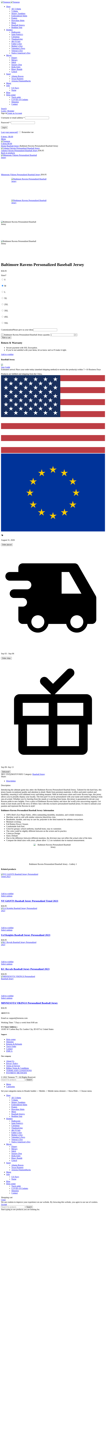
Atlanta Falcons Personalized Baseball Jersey (19, 150)
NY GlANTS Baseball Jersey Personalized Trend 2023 (29, 901)
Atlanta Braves (17, 76)
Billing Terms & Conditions (17, 1068)
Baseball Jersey (13, 146)
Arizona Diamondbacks (21, 81)
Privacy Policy (12, 1063)
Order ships (6, 658)
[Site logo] (6, 2)
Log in (4, 127)
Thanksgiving (17, 39)
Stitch (13, 62)
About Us (10, 1061)
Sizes (3, 275)
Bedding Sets (16, 27)
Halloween (15, 32)
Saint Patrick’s (17, 34)
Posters (14, 18)
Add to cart (6, 338)
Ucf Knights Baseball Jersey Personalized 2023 (25, 935)
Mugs (13, 23)
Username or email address (13, 118)
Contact (14, 104)
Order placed (7, 545)
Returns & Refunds (14, 1044)
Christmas (15, 37)
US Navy (15, 88)
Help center (11, 1039)
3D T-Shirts (16, 9)
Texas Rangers (17, 79)
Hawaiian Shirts (17, 20)
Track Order (11, 1046)
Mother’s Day (17, 46)
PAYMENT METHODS (16, 1073)
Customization (7, 330)
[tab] (55, 781)
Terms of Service (13, 1066)
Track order (16, 97)
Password (5, 122)
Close (3, 1200)
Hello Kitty (16, 67)
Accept (4, 1204)
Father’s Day (16, 44)
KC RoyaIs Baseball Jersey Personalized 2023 (25, 969)
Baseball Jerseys (18, 25)
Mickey (14, 60)
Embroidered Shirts (19, 16)
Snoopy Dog (16, 65)
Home (4, 146)
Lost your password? (9, 132)
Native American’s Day (21, 53)
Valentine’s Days (18, 48)
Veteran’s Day (17, 51)
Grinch (14, 72)
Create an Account (14, 113)
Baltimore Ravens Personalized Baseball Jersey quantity (27, 335)
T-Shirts (14, 11)
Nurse (13, 90)
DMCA (9, 1051)
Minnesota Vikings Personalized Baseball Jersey (21, 174)
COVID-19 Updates (19, 99)
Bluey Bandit (16, 69)
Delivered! (6, 772)
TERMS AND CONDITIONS (19, 1070)
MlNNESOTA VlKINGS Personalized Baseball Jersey (29, 1003)
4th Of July (16, 41)
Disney (14, 58)
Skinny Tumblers (18, 13)
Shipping (15, 102)
